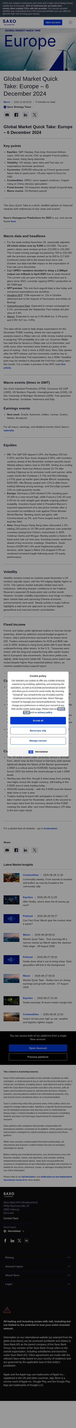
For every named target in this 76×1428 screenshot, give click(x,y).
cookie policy (30, 712)
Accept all (38, 720)
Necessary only (38, 730)
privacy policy (53, 712)
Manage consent (38, 740)
